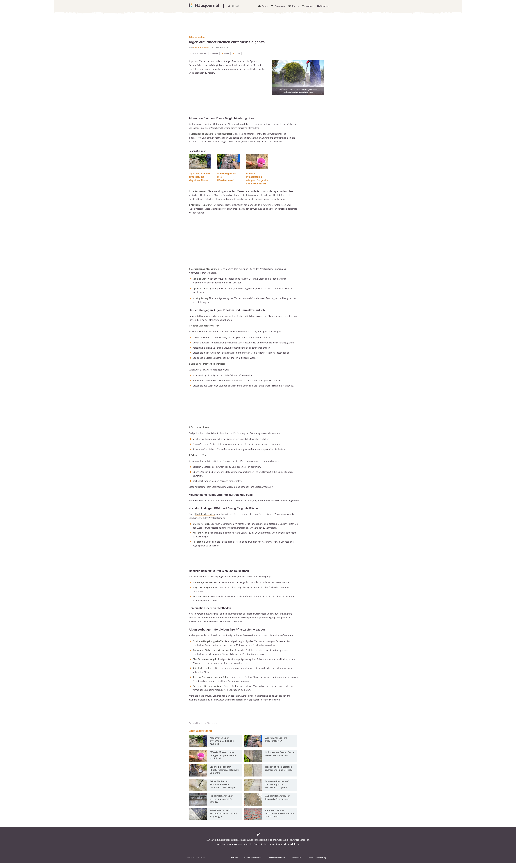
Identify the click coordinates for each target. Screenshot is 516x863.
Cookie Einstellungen (276, 857)
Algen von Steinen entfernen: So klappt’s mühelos (199, 177)
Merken (215, 53)
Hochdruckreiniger (205, 514)
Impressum (296, 857)
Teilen (227, 53)
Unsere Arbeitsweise (252, 857)
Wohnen (310, 6)
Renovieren (280, 6)
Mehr (238, 53)
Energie (295, 6)
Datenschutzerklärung (317, 857)
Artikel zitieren (199, 53)
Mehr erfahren (291, 844)
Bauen (265, 6)
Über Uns (324, 6)
